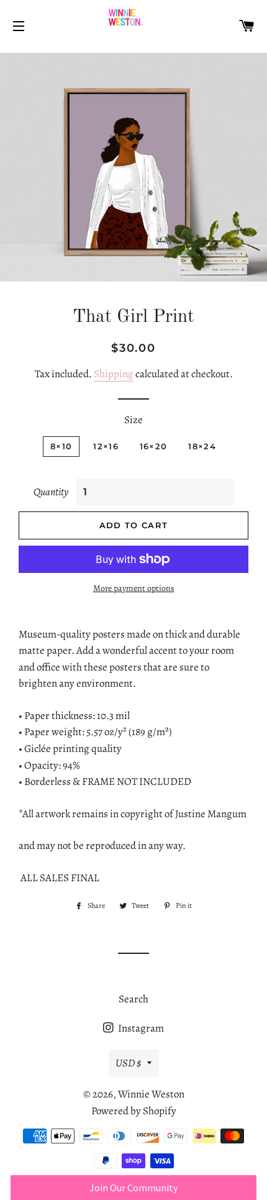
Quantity (51, 492)
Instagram (140, 1028)
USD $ (128, 1063)
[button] (133, 1187)
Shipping (114, 374)
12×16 (106, 446)
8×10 (61, 446)
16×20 (154, 446)
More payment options (133, 588)
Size (133, 420)
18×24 (202, 446)
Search (133, 999)
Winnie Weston (151, 1094)
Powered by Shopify (133, 1111)
